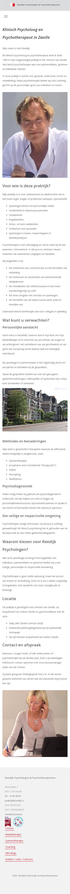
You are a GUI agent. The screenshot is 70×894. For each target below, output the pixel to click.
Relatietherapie (13, 834)
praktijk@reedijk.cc (14, 800)
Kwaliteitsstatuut (13, 814)
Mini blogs (10, 853)
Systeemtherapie (14, 840)
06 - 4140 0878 (13, 796)
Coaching (10, 846)
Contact (9, 828)
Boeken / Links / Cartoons (19, 859)
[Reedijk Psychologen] (35, 4)
